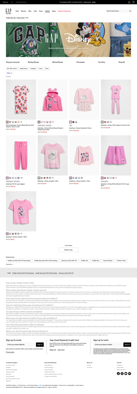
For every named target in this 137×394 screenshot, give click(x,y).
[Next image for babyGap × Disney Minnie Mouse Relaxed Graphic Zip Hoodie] (65, 99)
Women (23, 11)
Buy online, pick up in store (13, 378)
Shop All (122, 62)
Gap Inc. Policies (52, 387)
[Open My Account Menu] (129, 2)
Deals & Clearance (64, 11)
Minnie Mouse (57, 62)
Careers (89, 365)
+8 (21, 122)
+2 (116, 178)
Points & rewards (48, 367)
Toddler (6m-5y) (11, 18)
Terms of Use (62, 385)
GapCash (8, 381)
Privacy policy (10, 352)
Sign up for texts (121, 369)
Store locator (120, 367)
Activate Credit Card (49, 372)
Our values (89, 367)
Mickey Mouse (33, 62)
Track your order (10, 372)
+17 (53, 178)
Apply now (53, 349)
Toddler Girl (84, 260)
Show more (9, 264)
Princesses (80, 62)
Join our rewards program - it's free (53, 374)
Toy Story (101, 62)
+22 (21, 178)
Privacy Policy (22, 385)
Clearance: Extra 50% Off (69, 260)
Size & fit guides (10, 376)
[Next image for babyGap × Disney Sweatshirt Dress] (97, 99)
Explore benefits (48, 369)
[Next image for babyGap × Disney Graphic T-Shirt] (65, 155)
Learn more (61, 349)
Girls (35, 11)
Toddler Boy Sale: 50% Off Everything (45, 260)
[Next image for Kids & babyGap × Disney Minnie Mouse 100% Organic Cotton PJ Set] (33, 99)
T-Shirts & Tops (121, 260)
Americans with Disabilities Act (14, 387)
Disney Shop (21, 18)
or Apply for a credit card (50, 376)
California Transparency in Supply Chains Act (35, 387)
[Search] (130, 11)
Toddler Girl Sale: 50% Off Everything (19, 260)
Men (30, 11)
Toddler (47, 11)
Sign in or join (87, 2)
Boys (41, 11)
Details (94, 2)
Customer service (10, 365)
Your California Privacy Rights (50, 385)
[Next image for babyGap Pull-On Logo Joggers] (33, 155)
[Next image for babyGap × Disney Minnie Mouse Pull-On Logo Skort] (128, 155)
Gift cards (8, 374)
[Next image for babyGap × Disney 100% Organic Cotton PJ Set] (128, 99)
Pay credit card (48, 365)
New (17, 11)
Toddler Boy (95, 260)
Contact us (119, 365)
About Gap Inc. (80, 385)
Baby (54, 11)
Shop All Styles (107, 260)
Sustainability (70, 385)
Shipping (8, 367)
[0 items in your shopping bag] (133, 2)
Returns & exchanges (11, 369)
